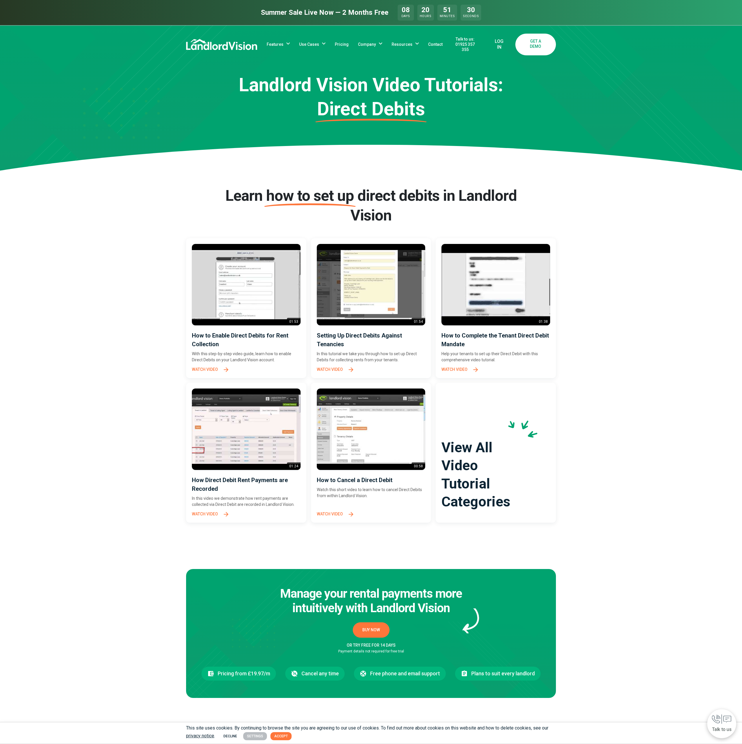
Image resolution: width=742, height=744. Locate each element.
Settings (255, 736)
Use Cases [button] (309, 44)
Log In (499, 44)
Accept (281, 736)
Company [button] (367, 44)
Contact (435, 44)
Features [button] (275, 44)
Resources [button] (402, 44)
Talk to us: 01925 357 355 (465, 44)
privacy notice (200, 735)
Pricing (342, 44)
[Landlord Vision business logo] (221, 44)
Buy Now (371, 630)
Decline (230, 736)
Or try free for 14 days (371, 645)
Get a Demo (535, 44)
